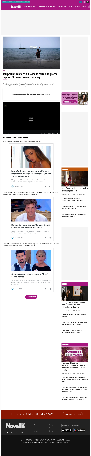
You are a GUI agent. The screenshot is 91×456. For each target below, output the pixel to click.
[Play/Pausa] (5, 133)
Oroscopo (66, 344)
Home (25, 7)
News (30, 7)
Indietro (32, 297)
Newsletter (76, 425)
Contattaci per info (72, 414)
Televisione (43, 7)
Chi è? (64, 284)
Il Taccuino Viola (61, 7)
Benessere (51, 7)
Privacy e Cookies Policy (36, 446)
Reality (51, 425)
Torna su (75, 446)
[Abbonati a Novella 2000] (74, 98)
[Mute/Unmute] (8, 133)
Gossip (51, 428)
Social (35, 7)
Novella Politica (74, 7)
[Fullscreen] (57, 133)
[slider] (14, 133)
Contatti (15, 446)
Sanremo (35, 431)
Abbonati (65, 425)
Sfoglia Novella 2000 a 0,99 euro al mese (16, 2)
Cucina (83, 7)
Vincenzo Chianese (8, 81)
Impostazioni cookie (55, 446)
